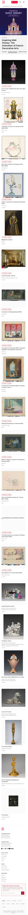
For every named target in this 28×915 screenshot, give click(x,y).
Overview (4, 51)
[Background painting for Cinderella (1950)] (13, 406)
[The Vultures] (13, 801)
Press (2, 860)
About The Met (4, 852)
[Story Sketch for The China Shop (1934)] (13, 556)
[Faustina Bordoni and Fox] (13, 592)
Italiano (3, 903)
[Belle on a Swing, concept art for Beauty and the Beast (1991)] (13, 442)
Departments (4, 854)
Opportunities (4, 873)
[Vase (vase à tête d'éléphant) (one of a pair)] (13, 663)
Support (3, 864)
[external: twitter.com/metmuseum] (3, 848)
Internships (3, 881)
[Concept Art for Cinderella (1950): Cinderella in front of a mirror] (13, 369)
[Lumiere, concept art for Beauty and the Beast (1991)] (13, 185)
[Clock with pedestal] (13, 732)
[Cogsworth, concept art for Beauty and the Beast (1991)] (13, 109)
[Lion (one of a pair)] (13, 697)
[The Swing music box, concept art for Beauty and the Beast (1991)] (13, 518)
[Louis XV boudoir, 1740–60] (13, 259)
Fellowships (3, 879)
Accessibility (4, 856)
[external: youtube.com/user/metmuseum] (11, 848)
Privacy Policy (13, 910)
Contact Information (20, 910)
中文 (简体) (22, 903)
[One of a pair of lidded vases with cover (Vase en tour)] (13, 72)
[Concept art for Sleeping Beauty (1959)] (13, 295)
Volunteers (3, 877)
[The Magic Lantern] (13, 626)
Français (19, 900)
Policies (3, 858)
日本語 (13, 903)
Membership (4, 866)
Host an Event (4, 867)
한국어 (17, 903)
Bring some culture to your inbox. (11, 885)
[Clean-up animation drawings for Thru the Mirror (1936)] (13, 480)
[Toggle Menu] (24, 2)
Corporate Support (5, 869)
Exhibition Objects (12, 51)
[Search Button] (20, 2)
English (3, 900)
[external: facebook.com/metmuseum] (1, 848)
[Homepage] (3, 2)
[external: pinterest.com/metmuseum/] (5, 848)
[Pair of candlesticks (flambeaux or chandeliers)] (13, 766)
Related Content (22, 51)
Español (8, 900)
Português (14, 900)
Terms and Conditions (7, 910)
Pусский (4, 907)
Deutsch (8, 903)
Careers (3, 875)
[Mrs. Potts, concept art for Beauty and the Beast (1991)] (13, 147)
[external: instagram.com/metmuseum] (7, 848)
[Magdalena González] (13, 223)
